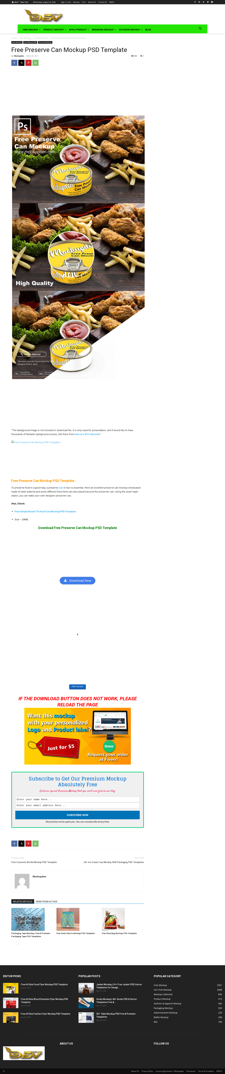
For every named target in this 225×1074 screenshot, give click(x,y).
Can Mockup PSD (40, 38)
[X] (203, 2)
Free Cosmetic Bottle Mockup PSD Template (34, 862)
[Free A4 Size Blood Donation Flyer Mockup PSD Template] (10, 1003)
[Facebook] (195, 2)
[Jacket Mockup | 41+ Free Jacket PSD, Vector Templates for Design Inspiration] (86, 988)
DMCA (219, 1071)
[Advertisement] (132, 15)
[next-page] (18, 942)
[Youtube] (212, 2)
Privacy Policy (147, 1071)
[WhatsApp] (35, 63)
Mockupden (19, 56)
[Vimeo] (208, 2)
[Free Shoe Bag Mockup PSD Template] (123, 919)
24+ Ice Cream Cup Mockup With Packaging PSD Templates (114, 862)
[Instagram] (199, 2)
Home (14, 38)
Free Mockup (24, 38)
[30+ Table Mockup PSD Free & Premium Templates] (86, 1017)
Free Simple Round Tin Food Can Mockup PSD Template (45, 511)
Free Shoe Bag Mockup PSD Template (119, 933)
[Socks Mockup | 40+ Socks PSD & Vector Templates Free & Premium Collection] (86, 1003)
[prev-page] (13, 942)
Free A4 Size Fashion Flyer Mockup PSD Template (45, 1014)
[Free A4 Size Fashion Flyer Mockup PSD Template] (10, 1017)
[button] (200, 28)
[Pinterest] (28, 63)
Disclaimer (191, 1071)
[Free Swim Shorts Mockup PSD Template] (77, 919)
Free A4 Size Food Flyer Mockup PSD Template (44, 984)
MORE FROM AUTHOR (46, 901)
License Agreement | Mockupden (170, 1071)
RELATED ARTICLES (22, 901)
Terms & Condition (206, 1071)
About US (135, 1071)
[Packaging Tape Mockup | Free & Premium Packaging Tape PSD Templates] (32, 919)
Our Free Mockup (45, 42)
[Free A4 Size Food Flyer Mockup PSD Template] (10, 988)
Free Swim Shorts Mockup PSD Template (75, 933)
